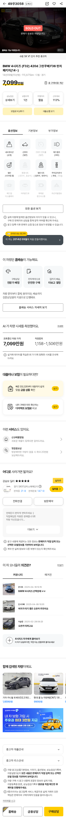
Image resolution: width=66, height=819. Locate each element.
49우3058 (20, 4)
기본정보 (33, 130)
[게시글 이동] (33, 589)
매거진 (48, 574)
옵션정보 (13, 130)
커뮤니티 (18, 574)
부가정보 (53, 130)
